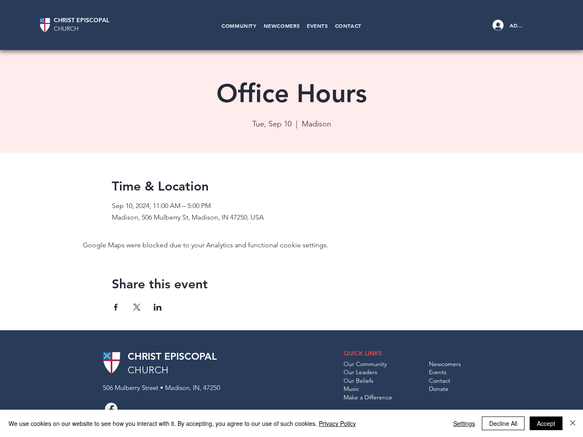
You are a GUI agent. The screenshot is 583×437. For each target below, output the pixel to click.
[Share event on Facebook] (116, 307)
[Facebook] (111, 409)
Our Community (365, 364)
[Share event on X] (137, 307)
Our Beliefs (358, 380)
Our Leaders (360, 372)
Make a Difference (368, 397)
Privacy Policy (337, 423)
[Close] (573, 423)
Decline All (503, 423)
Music (351, 389)
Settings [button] (464, 423)
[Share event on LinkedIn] (158, 307)
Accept (546, 423)
